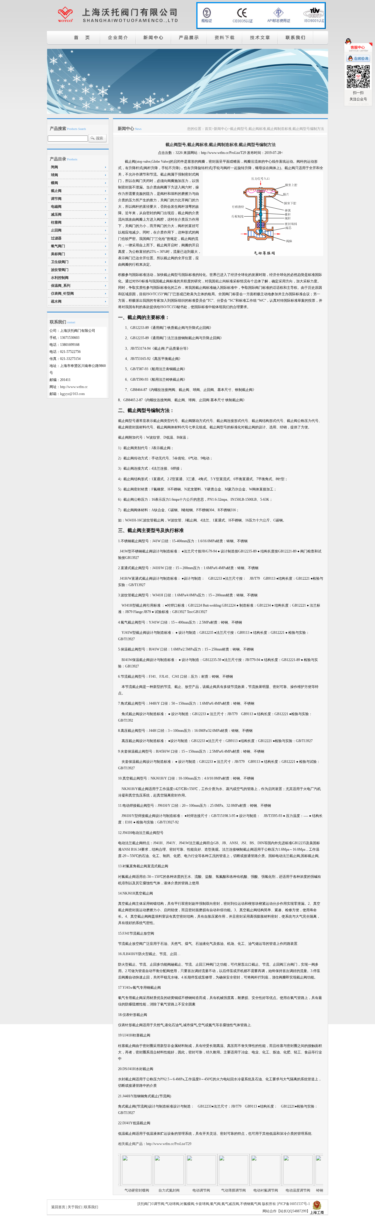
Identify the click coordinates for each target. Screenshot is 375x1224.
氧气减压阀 (230, 1204)
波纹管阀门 (60, 270)
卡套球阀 (202, 1204)
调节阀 (56, 199)
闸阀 (54, 167)
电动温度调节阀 (277, 1190)
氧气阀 (215, 1204)
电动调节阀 (180, 1190)
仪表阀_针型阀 (62, 293)
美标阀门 (58, 254)
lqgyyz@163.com (72, 394)
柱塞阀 (56, 222)
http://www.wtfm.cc (74, 387)
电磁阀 (56, 207)
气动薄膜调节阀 (212, 1190)
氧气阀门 (58, 246)
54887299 (299, 1211)
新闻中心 (221, 129)
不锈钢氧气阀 (250, 1204)
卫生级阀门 (60, 262)
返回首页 (58, 1207)
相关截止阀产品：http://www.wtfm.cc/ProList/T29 (154, 1144)
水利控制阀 (60, 278)
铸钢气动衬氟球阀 (309, 1190)
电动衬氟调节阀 (244, 1190)
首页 (208, 129)
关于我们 (75, 1207)
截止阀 (56, 191)
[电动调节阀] (180, 1183)
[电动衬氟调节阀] (244, 1183)
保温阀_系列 (60, 286)
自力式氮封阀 (147, 1190)
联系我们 (91, 1207)
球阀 (54, 175)
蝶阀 (54, 183)
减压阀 (56, 214)
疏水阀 (56, 301)
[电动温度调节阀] (277, 1183)
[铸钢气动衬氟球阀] (309, 1183)
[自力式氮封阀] (148, 1183)
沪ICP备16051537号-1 (293, 1204)
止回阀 (56, 230)
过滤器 (56, 238)
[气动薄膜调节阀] (212, 1183)
